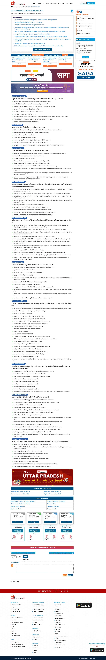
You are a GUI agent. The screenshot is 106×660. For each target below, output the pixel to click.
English (35, 622)
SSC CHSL (58, 627)
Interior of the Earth (16, 509)
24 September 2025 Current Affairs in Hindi (23, 553)
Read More (19, 65)
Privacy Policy (92, 658)
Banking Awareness (38, 611)
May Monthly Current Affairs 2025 (52, 494)
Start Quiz (17, 522)
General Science (37, 624)
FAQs (35, 652)
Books (71, 3)
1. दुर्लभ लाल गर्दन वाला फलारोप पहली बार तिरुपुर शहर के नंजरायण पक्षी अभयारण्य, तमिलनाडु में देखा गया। (35, 19)
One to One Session (38, 637)
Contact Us (36, 648)
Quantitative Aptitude (38, 620)
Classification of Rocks (53, 506)
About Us (36, 645)
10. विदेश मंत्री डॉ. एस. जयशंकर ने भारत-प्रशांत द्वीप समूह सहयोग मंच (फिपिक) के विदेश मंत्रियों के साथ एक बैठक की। (38, 46)
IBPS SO (57, 607)
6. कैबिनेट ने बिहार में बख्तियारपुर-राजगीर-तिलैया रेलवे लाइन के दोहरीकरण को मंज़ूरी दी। (32, 34)
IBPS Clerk (57, 609)
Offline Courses (37, 630)
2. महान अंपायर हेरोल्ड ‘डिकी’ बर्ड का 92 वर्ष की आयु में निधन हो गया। (28, 22)
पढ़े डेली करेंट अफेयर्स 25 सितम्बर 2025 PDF (42, 547)
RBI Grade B (58, 620)
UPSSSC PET (58, 647)
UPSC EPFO (58, 616)
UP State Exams (16, 635)
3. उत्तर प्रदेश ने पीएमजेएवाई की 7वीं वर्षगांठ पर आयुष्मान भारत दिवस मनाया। (29, 24)
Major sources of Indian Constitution (20, 503)
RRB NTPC (58, 604)
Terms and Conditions (84, 658)
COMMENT (70, 575)
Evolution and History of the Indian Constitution (23, 501)
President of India (51, 503)
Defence (14, 624)
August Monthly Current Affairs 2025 (20, 491)
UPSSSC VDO (58, 642)
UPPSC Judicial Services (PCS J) (63, 636)
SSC (13, 626)
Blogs (47, 3)
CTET (56, 633)
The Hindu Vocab (16, 611)
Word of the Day (16, 609)
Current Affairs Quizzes (17, 644)
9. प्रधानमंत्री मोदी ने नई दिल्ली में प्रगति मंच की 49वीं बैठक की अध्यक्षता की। (30, 43)
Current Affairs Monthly (39, 609)
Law (13, 631)
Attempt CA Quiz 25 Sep (42, 49)
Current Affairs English (39, 604)
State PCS (14, 633)
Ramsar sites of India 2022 (18, 506)
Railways (14, 620)
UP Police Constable (60, 645)
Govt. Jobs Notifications (17, 617)
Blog (13, 607)
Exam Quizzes (15, 642)
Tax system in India (52, 509)
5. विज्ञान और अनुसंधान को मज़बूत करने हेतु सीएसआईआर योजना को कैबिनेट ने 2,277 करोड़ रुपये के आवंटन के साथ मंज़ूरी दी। (40, 31)
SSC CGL (57, 629)
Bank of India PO (59, 613)
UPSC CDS (58, 622)
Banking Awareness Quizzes (19, 646)
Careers (35, 650)
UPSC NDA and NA (60, 624)
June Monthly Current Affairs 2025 (20, 494)
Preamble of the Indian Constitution (56, 501)
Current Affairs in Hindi (39, 607)
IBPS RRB (57, 611)
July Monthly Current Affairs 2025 (52, 491)
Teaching (14, 629)
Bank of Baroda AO (59, 618)
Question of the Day (16, 604)
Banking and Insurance (17, 622)
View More (85, 57)
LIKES (19, 556)
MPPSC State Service (60, 640)
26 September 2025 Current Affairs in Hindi (60, 553)
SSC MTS (57, 631)
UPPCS (57, 638)
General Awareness (38, 617)
